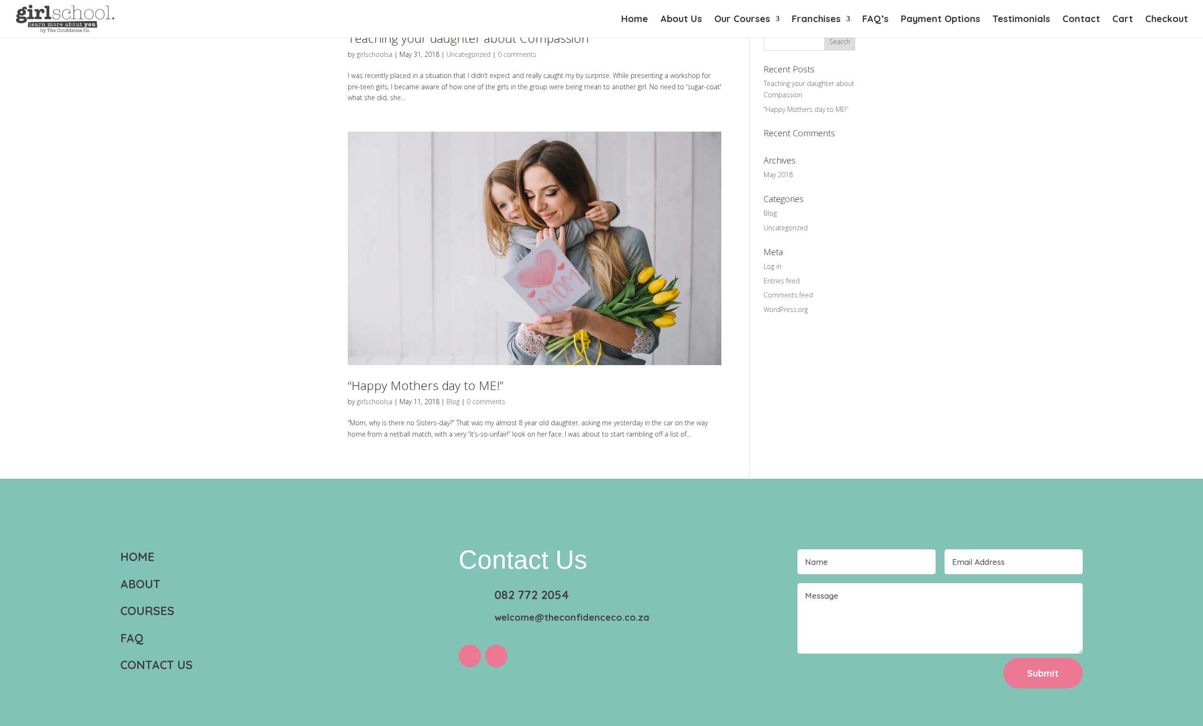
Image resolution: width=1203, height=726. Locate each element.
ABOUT (140, 584)
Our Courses (742, 20)
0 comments (517, 54)
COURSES (147, 610)
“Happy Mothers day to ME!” (425, 385)
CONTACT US (156, 664)
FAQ (131, 638)
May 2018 (778, 174)
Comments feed (788, 294)
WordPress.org (786, 309)
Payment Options (940, 20)
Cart (1122, 20)
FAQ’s (875, 20)
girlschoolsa (374, 54)
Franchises (816, 20)
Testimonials (1021, 20)
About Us (681, 20)
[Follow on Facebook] (470, 656)
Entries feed (782, 280)
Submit (1043, 673)
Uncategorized (468, 54)
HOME (137, 556)
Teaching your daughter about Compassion (468, 38)
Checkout (1166, 20)
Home (634, 20)
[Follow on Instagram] (496, 656)
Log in (772, 266)
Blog (453, 401)
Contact (1081, 20)
